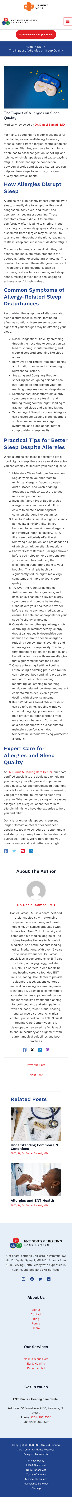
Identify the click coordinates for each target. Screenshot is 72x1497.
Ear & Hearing (36, 1363)
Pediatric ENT (36, 1368)
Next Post (36, 1075)
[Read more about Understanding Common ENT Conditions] (36, 1124)
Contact (36, 1314)
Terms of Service (36, 1474)
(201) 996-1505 (41, 1417)
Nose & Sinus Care (36, 1359)
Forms (36, 1323)
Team (36, 1328)
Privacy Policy (36, 1460)
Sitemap (36, 1488)
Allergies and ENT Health (32, 1200)
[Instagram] (48, 1050)
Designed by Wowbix (35, 1454)
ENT (13, 1153)
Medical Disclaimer (36, 1479)
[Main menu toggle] (68, 21)
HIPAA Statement (36, 1465)
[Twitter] (14, 851)
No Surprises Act (36, 1469)
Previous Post (36, 1065)
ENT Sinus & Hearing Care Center (29, 772)
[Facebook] (6, 851)
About (36, 1310)
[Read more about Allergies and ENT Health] (36, 1179)
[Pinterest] (23, 851)
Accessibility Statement (36, 1483)
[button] (36, 34)
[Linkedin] (31, 851)
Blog (36, 1319)
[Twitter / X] (32, 1050)
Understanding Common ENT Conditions (35, 1146)
